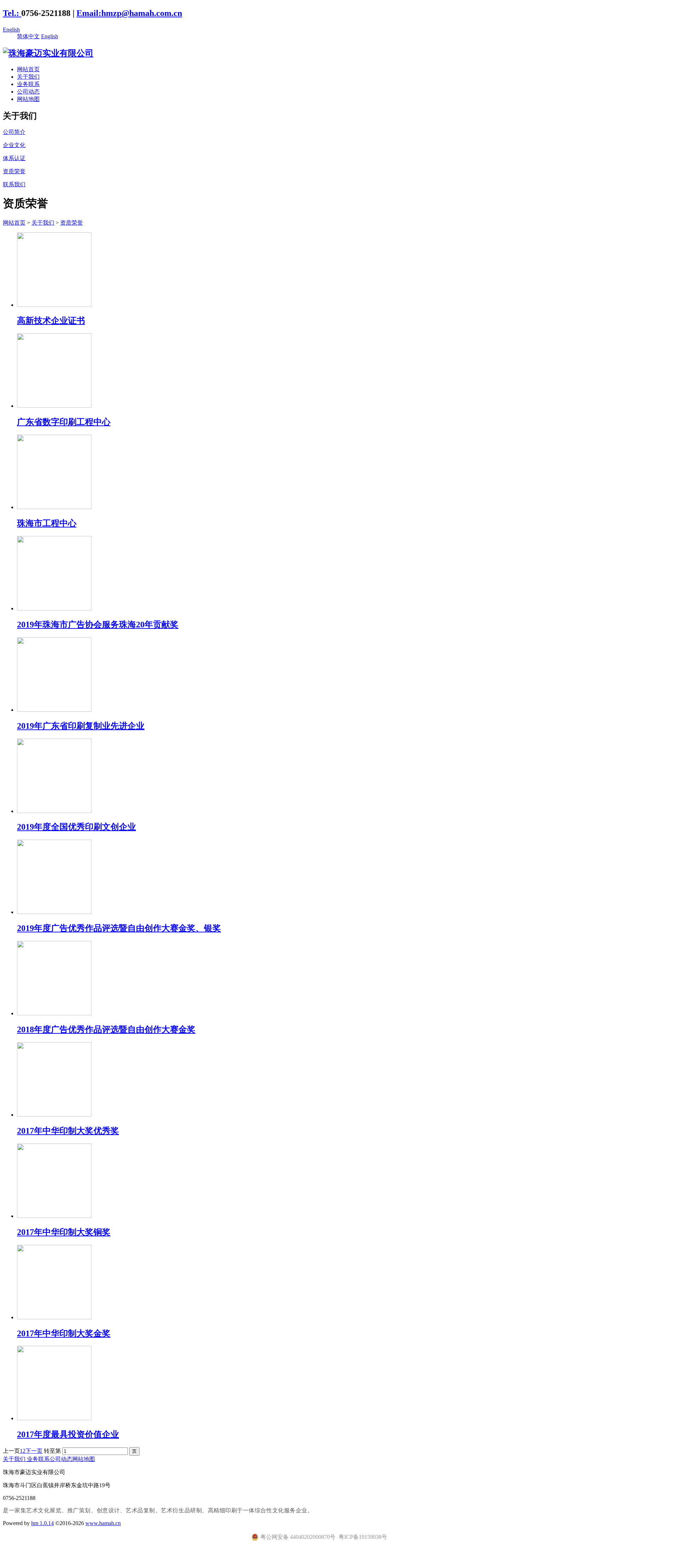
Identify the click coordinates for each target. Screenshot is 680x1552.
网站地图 (28, 99)
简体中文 (28, 36)
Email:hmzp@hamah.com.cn (129, 13)
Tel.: (12, 13)
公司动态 (28, 92)
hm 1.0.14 (42, 1523)
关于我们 (28, 77)
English (11, 30)
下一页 (34, 1451)
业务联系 (28, 84)
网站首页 (28, 69)
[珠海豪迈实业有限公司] (48, 53)
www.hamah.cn (103, 1523)
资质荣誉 (71, 223)
